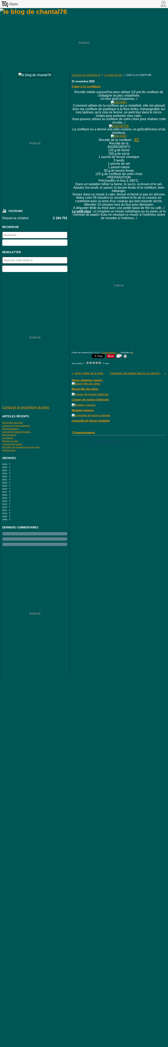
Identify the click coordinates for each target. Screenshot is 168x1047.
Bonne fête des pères (12, 422)
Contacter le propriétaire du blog (25, 407)
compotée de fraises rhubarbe (16, 432)
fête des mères (9, 435)
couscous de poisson (12, 444)
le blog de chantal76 (86, 75)
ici (136, 139)
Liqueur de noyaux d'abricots (16, 425)
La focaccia (7, 438)
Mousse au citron (10, 441)
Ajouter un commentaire (105, 441)
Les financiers (8, 450)
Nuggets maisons (10, 429)
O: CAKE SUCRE (113, 75)
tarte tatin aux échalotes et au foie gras (21, 447)
